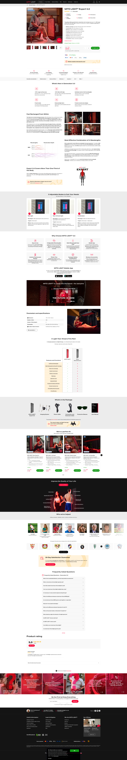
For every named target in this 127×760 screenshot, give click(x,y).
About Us (66, 721)
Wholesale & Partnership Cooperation (71, 724)
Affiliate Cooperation (68, 726)
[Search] (93, 2)
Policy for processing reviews (32, 726)
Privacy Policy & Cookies (31, 724)
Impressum (29, 728)
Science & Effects (53, 78)
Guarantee (69, 78)
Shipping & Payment (30, 719)
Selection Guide (48, 719)
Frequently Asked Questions (51, 724)
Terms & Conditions (30, 723)
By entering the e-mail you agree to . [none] (64, 704)
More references (63, 552)
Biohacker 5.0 (37, 182)
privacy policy (69, 704)
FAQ (75, 78)
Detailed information (68, 40)
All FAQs (63, 632)
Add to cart (96, 48)
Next (101, 455)
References (61, 78)
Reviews (66, 723)
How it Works (48, 721)
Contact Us (67, 719)
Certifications (48, 726)
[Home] (27, 5)
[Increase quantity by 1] (88, 48)
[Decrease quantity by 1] (85, 48)
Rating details (75, 11)
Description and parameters (31, 78)
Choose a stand (53, 425)
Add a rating (31, 645)
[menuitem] (47, 2)
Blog (46, 728)
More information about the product (34, 662)
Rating (80, 78)
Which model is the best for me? (76, 61)
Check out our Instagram (64, 670)
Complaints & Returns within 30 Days (33, 721)
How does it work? (50, 564)
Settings (49, 758)
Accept (74, 750)
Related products (43, 78)
